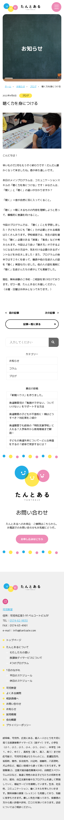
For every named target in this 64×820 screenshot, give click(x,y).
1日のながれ (13, 670)
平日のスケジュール (21, 675)
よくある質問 (13, 693)
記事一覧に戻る (32, 324)
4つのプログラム (19, 663)
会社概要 (11, 719)
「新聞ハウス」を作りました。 (26, 395)
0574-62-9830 (19, 620)
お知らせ (14, 360)
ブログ (25, 95)
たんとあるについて (17, 647)
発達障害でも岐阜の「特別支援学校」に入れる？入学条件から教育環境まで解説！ (31, 429)
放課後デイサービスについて (26, 657)
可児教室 (8, 609)
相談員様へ (12, 698)
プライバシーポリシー (18, 725)
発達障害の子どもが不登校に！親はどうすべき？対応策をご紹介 (31, 415)
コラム (13, 368)
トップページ (13, 640)
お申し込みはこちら (32, 539)
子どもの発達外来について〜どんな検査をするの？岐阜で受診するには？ (31, 442)
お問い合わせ (13, 703)
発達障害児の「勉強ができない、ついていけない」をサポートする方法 (31, 404)
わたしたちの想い (20, 652)
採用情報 (11, 714)
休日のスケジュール (21, 680)
